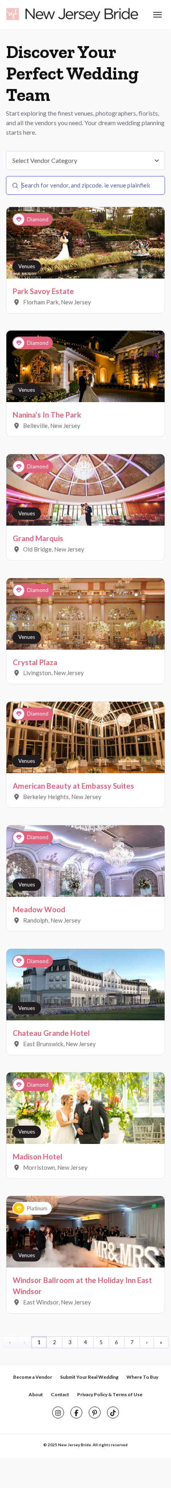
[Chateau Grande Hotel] (85, 984)
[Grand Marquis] (85, 489)
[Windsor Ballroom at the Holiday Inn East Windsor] (85, 1231)
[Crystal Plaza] (85, 613)
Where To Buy (142, 1377)
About (36, 1394)
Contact (60, 1394)
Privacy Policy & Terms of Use (109, 1394)
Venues (26, 266)
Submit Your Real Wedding (89, 1377)
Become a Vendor (32, 1377)
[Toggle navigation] (156, 14)
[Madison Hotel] (85, 1107)
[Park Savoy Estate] (85, 242)
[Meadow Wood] (85, 860)
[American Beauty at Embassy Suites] (85, 736)
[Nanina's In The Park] (85, 366)
